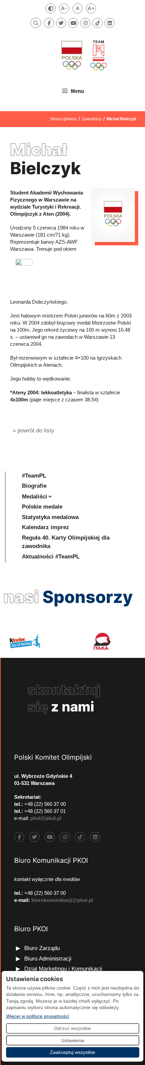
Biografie (34, 486)
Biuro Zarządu (42, 948)
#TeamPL (34, 476)
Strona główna (63, 119)
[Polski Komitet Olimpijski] (83, 55)
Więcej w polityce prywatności (37, 1016)
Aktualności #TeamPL (51, 556)
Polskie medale (42, 507)
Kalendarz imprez (45, 527)
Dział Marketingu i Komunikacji (63, 969)
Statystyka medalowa (50, 517)
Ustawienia (72, 1040)
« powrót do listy (33, 430)
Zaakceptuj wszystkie (72, 1052)
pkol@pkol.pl (45, 818)
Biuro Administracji (47, 958)
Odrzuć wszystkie (72, 1028)
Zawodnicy (92, 119)
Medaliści (34, 496)
